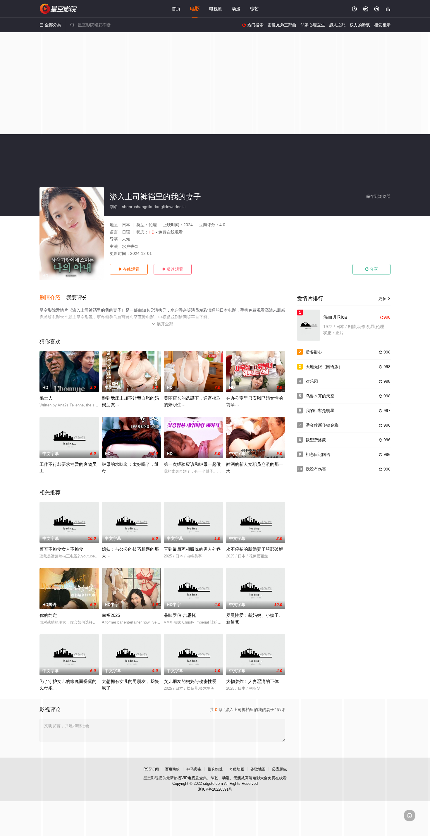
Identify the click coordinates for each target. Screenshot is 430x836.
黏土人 (46, 398)
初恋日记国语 (318, 454)
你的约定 (48, 615)
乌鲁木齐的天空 (320, 396)
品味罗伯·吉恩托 (180, 615)
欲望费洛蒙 (316, 439)
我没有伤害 (316, 469)
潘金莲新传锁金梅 (322, 425)
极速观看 (172, 269)
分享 (371, 269)
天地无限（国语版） (324, 366)
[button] (52, 298)
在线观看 (128, 269)
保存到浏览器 (378, 196)
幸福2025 (111, 615)
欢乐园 (312, 381)
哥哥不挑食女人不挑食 (61, 549)
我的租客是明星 (320, 410)
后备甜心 (314, 352)
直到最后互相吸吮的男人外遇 (192, 549)
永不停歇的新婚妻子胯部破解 (254, 549)
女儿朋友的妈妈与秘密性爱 (190, 681)
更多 (384, 298)
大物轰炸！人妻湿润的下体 (252, 681)
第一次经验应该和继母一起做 (192, 464)
